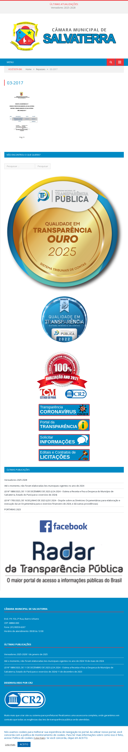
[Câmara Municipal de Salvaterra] (64, 36)
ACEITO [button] (24, 744)
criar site (24, 715)
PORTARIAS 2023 (12, 509)
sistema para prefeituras (45, 715)
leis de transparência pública (57, 719)
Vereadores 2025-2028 (15, 479)
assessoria (82, 715)
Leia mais (39, 737)
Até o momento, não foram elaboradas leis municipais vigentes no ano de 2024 (63, 7)
